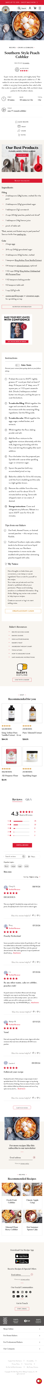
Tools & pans (17, 650)
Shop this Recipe (23, 181)
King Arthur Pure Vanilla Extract (28, 260)
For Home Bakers (10, 1335)
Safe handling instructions (23, 657)
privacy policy (25, 1163)
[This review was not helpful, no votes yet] (37, 915)
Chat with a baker (22, 680)
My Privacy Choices (32, 1367)
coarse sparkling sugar (14, 295)
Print (23, 127)
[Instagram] (22, 1292)
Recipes (12, 48)
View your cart (34, 8)
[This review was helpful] (33, 962)
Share (23, 131)
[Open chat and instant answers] (39, 1381)
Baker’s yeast (17, 643)
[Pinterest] (30, 1292)
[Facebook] (14, 1292)
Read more (17, 953)
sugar (20, 866)
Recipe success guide (20, 632)
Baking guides (17, 636)
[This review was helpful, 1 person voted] (34, 1011)
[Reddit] (22, 1296)
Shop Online (8, 1329)
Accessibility (30, 1361)
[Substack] (26, 1296)
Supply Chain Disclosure (15, 1361)
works (26, 866)
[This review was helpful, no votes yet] (33, 915)
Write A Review (22, 845)
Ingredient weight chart (22, 646)
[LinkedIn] (14, 1296)
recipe (13, 866)
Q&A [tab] (28, 799)
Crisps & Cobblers (25, 48)
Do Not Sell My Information (14, 1367)
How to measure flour (21, 654)
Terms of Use (28, 1364)
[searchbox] (12, 856)
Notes (23, 135)
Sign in (29, 8)
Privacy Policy (16, 1364)
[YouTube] (18, 1296)
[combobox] (32, 877)
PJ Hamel (26, 63)
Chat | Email (22, 1309)
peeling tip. (21, 234)
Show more (8, 871)
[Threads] (26, 1292)
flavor (6, 866)
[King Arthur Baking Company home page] (6, 10)
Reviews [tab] (17, 799)
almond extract (23, 265)
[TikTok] (18, 1292)
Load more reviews (22, 1108)
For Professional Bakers (13, 1342)
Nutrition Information (22, 307)
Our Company (9, 1349)
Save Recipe (23, 122)
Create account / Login (23, 611)
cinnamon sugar (32, 295)
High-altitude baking (20, 639)
